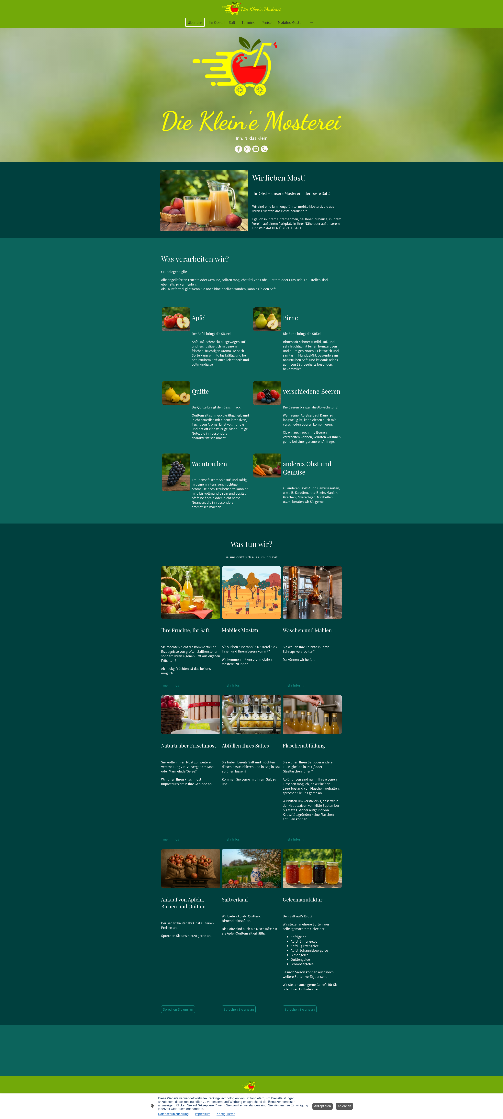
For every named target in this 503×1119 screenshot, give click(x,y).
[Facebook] (238, 149)
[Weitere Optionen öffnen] (311, 22)
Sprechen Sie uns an (178, 1009)
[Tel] (264, 149)
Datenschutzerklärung (173, 1114)
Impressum (202, 1114)
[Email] (255, 149)
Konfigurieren (226, 1114)
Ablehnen (344, 1106)
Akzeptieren (322, 1106)
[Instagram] (247, 149)
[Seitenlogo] (251, 8)
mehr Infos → (173, 685)
